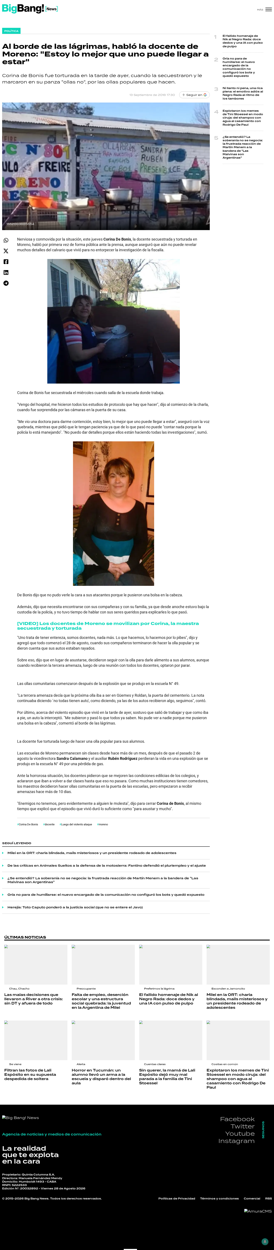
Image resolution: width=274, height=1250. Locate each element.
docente (50, 824)
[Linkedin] (6, 272)
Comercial (252, 1199)
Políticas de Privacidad (176, 1199)
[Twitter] (6, 251)
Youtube (240, 1133)
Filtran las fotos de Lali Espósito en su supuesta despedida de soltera (30, 1074)
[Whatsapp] (6, 240)
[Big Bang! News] (30, 8)
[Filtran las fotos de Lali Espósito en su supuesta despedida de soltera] (35, 1040)
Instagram (236, 1141)
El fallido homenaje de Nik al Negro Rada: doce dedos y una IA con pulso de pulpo (243, 41)
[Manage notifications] (265, 1241)
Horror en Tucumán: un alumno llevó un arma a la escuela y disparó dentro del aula (101, 1077)
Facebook (237, 1119)
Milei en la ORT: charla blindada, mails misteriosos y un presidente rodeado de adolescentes (91, 853)
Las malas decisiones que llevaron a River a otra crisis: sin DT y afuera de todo (33, 999)
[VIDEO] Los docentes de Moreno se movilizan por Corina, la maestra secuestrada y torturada (108, 625)
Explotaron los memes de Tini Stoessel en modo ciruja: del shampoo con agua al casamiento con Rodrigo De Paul (243, 118)
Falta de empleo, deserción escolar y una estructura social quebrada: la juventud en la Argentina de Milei (101, 1001)
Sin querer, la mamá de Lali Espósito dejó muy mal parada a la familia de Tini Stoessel (167, 1077)
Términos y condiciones (219, 1199)
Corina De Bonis (28, 824)
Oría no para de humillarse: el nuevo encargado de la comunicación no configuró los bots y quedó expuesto (105, 895)
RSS (268, 1199)
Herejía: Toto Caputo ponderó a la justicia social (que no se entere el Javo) (75, 907)
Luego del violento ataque (76, 824)
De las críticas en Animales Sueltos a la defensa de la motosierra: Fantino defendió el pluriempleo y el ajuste (106, 865)
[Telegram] (6, 283)
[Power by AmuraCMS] (258, 1211)
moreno (103, 824)
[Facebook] (6, 261)
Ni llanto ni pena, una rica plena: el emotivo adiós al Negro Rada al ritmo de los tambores (243, 93)
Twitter (243, 1126)
